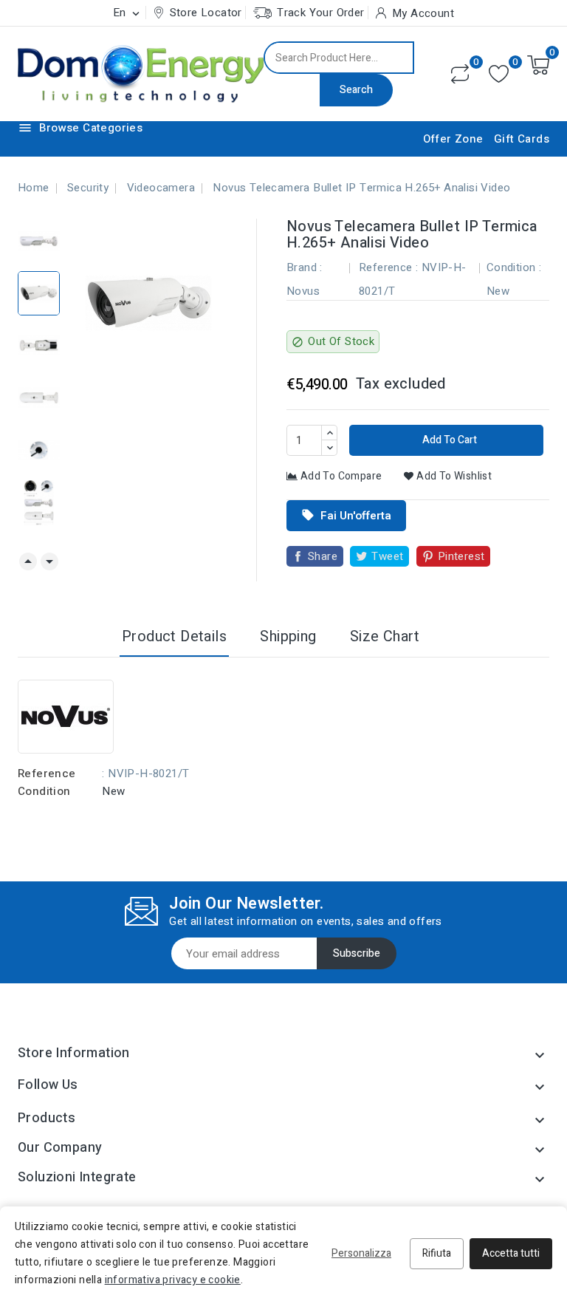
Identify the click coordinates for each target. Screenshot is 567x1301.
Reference (47, 773)
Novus (303, 291)
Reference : (388, 267)
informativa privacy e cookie (173, 1280)
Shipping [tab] (288, 636)
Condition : (514, 267)
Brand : (304, 267)
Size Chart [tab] (384, 636)
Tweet (387, 556)
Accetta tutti (511, 1253)
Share (322, 556)
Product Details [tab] (174, 636)
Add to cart (448, 440)
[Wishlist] (499, 74)
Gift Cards (521, 139)
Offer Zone (453, 139)
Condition (44, 791)
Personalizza (361, 1253)
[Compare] (460, 73)
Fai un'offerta (346, 516)
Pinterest (461, 556)
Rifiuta (436, 1253)
